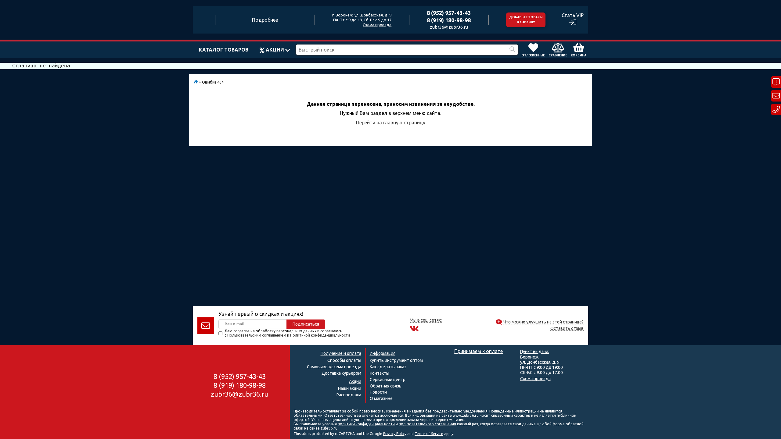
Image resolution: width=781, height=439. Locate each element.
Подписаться (306, 324)
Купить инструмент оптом (396, 360)
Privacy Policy (394, 434)
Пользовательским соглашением (256, 335)
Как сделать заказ (388, 366)
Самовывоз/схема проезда (334, 366)
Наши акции (349, 388)
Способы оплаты (344, 360)
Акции (275, 49)
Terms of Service (429, 434)
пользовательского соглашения (427, 424)
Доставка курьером (341, 373)
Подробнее (265, 20)
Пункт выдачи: (534, 351)
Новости (378, 392)
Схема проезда (377, 25)
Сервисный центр (387, 379)
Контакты (379, 373)
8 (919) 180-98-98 (449, 20)
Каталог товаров (223, 49)
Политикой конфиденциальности (320, 335)
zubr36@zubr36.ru (449, 27)
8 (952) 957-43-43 (449, 13)
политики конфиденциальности (366, 424)
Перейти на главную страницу (390, 122)
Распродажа (349, 394)
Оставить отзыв (567, 328)
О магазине (381, 398)
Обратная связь (385, 386)
